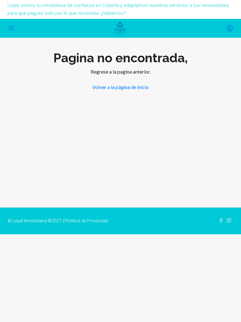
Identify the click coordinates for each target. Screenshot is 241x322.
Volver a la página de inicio (120, 87)
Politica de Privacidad (87, 220)
